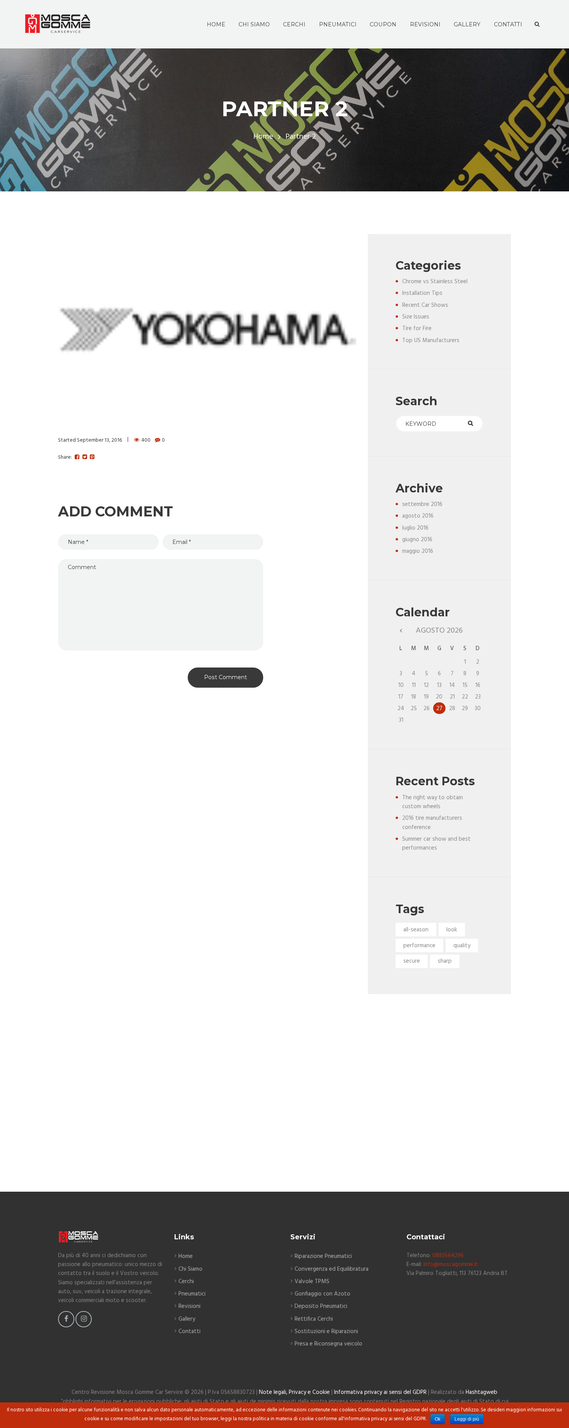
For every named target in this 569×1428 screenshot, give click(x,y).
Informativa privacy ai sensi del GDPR (380, 1392)
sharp (445, 961)
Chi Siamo (190, 1269)
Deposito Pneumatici (321, 1306)
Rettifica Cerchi (314, 1319)
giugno (417, 539)
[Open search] (537, 24)
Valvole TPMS (312, 1281)
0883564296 (448, 1255)
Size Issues (415, 317)
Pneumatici (192, 1294)
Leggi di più (466, 1419)
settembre (422, 504)
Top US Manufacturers (430, 340)
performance (419, 945)
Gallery (186, 1319)
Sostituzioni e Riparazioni (326, 1331)
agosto (418, 516)
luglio (415, 528)
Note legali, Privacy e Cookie (294, 1392)
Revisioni (189, 1306)
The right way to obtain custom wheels (432, 802)
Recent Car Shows (425, 305)
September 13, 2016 (99, 440)
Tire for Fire (417, 328)
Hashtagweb (481, 1392)
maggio (417, 551)
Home (263, 136)
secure (411, 961)
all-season (415, 929)
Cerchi (186, 1281)
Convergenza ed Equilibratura (331, 1269)
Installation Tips (422, 293)
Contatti (189, 1331)
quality (461, 945)
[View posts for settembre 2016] (401, 631)
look (451, 929)
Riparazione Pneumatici (323, 1256)
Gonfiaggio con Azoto (322, 1294)
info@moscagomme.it (450, 1264)
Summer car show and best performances (436, 843)
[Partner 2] (207, 329)
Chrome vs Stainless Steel (435, 281)
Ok (437, 1419)
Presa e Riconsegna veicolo (328, 1344)
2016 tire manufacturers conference (432, 823)
